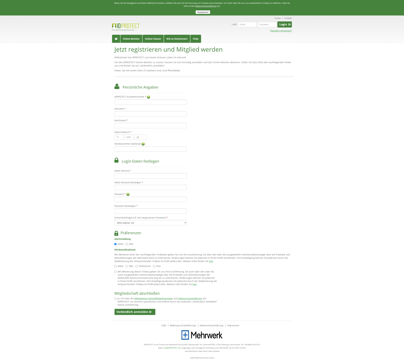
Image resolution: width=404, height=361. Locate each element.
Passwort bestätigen (126, 205)
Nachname (121, 120)
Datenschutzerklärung (206, 6)
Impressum (233, 325)
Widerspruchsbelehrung (183, 325)
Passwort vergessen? (281, 30)
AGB (163, 325)
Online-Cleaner (153, 38)
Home (277, 18)
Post (158, 266)
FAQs (196, 38)
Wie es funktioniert (176, 38)
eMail (120, 243)
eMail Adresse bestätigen (128, 182)
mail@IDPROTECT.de (171, 348)
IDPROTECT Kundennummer (130, 96)
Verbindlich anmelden (132, 312)
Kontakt (288, 18)
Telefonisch (145, 266)
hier (211, 261)
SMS (131, 243)
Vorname (120, 108)
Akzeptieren (202, 12)
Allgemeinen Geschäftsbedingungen (153, 298)
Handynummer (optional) (128, 143)
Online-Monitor (131, 38)
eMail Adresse (122, 170)
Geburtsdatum (123, 132)
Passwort (120, 194)
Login (234, 24)
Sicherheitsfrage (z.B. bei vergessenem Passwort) (141, 217)
